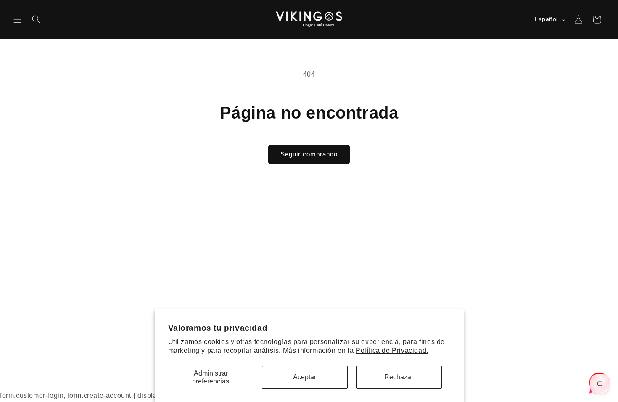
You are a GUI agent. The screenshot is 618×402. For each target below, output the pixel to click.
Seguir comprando (309, 154)
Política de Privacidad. (392, 350)
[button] (17, 19)
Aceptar (304, 377)
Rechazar (398, 377)
